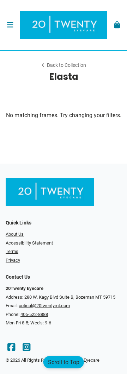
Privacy (13, 260)
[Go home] (63, 25)
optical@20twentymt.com (44, 305)
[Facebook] (11, 348)
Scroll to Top (63, 362)
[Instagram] (26, 348)
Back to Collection (66, 65)
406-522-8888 (34, 314)
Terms (12, 251)
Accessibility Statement (29, 243)
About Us (15, 234)
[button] (10, 25)
